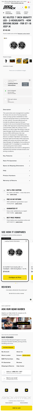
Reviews (19, 362)
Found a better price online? (16, 33)
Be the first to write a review (16, 293)
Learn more (13, 194)
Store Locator (6, 355)
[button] (16, 293)
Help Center (20, 366)
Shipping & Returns (8, 366)
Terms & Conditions (24, 402)
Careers (23, 355)
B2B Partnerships (7, 359)
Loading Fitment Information (12, 81)
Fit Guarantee (6, 362)
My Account (5, 351)
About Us (19, 351)
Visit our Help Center (23, 323)
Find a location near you (17, 3)
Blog (17, 359)
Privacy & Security (9, 402)
